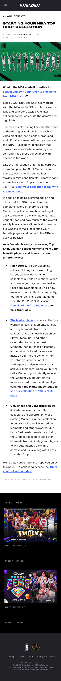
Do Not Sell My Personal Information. (35, 669)
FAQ (52, 656)
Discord (21, 656)
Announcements (15, 546)
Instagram (42, 656)
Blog (11, 656)
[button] (5, 5)
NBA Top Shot (26, 34)
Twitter (31, 656)
